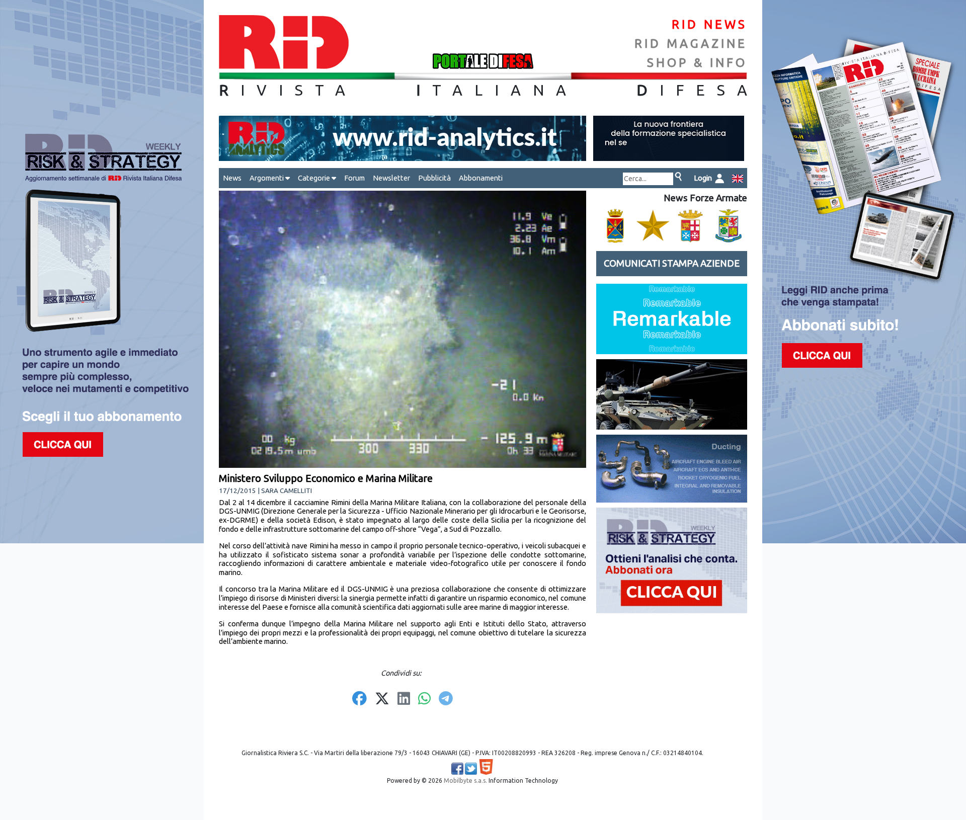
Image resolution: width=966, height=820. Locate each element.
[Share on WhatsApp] (424, 699)
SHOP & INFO (697, 62)
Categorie (315, 178)
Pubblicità (434, 178)
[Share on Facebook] (359, 699)
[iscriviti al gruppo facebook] (457, 769)
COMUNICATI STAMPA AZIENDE (672, 263)
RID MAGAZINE (690, 43)
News (232, 178)
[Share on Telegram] (446, 699)
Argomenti (267, 178)
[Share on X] (382, 699)
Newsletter (391, 178)
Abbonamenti (481, 178)
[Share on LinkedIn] (403, 699)
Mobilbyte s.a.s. (465, 780)
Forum (354, 178)
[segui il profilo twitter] (471, 769)
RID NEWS (709, 24)
